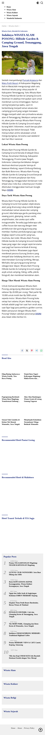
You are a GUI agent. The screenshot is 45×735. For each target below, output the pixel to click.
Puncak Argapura (30, 80)
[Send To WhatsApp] (41, 350)
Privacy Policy (29, 728)
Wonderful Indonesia (20, 31)
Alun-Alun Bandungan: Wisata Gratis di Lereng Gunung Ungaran (33, 399)
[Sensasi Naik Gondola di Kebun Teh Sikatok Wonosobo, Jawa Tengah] (11, 412)
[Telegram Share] (36, 350)
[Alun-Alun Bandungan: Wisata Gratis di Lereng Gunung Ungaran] (33, 389)
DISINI (10, 190)
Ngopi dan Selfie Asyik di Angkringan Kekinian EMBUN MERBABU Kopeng (23, 594)
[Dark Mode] (37, 3)
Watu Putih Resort (10, 83)
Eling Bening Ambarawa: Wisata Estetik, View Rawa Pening (11, 376)
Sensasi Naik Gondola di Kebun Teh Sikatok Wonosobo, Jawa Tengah (11, 422)
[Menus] (3, 3)
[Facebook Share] (22, 350)
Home (13, 728)
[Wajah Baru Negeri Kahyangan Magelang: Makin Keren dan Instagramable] (33, 366)
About (19, 728)
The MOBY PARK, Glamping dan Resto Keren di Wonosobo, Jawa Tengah (23, 625)
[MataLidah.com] (18, 2)
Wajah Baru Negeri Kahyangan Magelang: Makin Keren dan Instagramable (32, 376)
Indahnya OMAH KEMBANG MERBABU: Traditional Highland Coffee (25, 634)
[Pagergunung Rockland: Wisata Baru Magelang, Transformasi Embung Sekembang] (11, 389)
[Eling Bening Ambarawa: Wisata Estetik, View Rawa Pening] (11, 366)
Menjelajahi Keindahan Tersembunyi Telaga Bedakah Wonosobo (32, 422)
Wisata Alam (6, 31)
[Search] (41, 3)
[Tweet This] (27, 350)
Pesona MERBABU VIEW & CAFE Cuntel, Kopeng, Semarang (25, 644)
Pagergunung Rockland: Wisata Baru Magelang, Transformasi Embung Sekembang (11, 399)
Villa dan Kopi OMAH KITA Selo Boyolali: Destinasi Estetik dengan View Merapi (24, 657)
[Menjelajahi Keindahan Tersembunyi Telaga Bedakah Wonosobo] (33, 412)
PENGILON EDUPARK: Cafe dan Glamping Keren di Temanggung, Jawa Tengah (23, 614)
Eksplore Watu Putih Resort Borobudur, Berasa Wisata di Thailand (23, 604)
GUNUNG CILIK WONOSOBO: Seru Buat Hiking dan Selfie (25, 574)
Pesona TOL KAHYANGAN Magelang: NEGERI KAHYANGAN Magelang (23, 564)
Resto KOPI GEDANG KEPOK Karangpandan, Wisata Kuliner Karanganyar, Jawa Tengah (20, 584)
